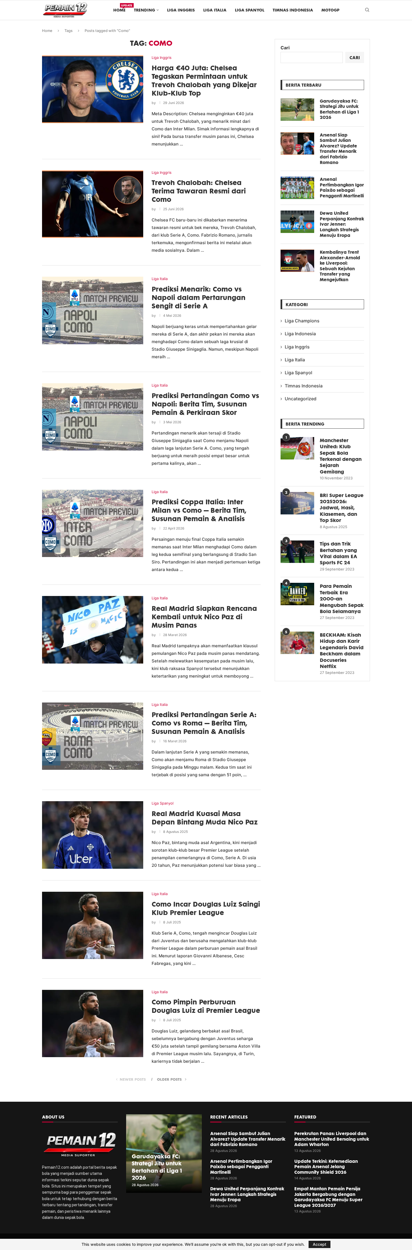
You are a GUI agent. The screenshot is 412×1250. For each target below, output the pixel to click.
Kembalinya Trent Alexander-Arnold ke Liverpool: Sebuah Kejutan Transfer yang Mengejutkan (340, 265)
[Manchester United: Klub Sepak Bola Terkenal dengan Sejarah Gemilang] (297, 448)
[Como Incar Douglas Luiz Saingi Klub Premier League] (92, 925)
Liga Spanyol (249, 10)
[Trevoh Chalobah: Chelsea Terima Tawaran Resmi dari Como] (92, 204)
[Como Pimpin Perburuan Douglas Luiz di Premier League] (92, 1023)
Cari (285, 47)
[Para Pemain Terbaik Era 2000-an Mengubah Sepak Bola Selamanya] (297, 594)
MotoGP (330, 10)
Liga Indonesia (300, 333)
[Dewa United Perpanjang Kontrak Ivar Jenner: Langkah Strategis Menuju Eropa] (297, 222)
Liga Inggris (181, 10)
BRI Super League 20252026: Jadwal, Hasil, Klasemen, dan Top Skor (342, 507)
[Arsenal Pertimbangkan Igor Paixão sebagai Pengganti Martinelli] (297, 188)
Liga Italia (214, 10)
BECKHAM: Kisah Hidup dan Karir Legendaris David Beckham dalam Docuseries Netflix (342, 650)
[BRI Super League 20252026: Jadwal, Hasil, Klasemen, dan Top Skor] (297, 503)
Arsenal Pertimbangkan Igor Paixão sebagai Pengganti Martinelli (342, 187)
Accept (319, 1244)
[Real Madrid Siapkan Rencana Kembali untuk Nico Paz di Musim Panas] (92, 629)
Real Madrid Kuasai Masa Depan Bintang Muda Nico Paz (205, 817)
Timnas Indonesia (293, 10)
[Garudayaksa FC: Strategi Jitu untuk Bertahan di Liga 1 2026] (297, 109)
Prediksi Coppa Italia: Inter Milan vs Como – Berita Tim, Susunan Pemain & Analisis (199, 510)
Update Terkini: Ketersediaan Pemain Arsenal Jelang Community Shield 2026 (326, 1166)
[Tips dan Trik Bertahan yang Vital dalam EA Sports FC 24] (297, 551)
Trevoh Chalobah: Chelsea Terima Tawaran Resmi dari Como (199, 191)
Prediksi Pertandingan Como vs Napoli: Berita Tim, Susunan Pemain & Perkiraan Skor (205, 404)
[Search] (367, 10)
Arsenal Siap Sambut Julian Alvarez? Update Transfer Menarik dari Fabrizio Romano (338, 148)
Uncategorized (300, 398)
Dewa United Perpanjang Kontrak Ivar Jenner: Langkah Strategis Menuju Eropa (342, 224)
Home (119, 8)
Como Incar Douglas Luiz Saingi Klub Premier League (206, 908)
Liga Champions (302, 321)
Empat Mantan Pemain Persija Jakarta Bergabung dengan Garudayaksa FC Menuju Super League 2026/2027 (328, 1197)
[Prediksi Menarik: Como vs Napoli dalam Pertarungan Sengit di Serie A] (92, 310)
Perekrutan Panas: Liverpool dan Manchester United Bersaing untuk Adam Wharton (331, 1139)
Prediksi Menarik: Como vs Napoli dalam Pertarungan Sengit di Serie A (199, 297)
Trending (144, 10)
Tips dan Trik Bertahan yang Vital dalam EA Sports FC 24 (338, 552)
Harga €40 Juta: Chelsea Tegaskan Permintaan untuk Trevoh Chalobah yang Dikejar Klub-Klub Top (204, 80)
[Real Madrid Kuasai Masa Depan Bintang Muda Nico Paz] (92, 834)
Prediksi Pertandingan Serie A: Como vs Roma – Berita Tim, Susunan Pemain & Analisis (204, 723)
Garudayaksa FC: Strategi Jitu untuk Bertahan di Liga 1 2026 (339, 109)
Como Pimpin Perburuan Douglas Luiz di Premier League (206, 1006)
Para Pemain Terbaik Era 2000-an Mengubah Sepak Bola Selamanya (342, 598)
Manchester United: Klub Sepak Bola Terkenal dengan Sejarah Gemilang (341, 456)
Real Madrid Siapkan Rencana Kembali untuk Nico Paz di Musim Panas (204, 616)
